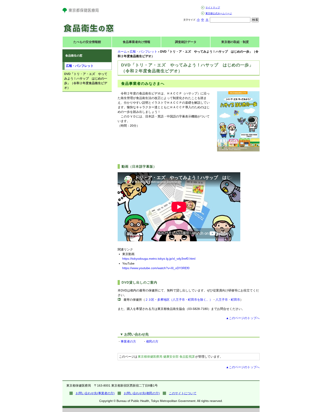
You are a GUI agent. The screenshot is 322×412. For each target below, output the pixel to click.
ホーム (122, 51)
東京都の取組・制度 (235, 42)
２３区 (149, 299)
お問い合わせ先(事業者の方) (95, 393)
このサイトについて (182, 393)
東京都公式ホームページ (218, 13)
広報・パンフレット (143, 51)
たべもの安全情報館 (87, 42)
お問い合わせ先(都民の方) (142, 393)
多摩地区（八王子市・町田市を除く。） (184, 299)
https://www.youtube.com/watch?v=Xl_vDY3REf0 (155, 268)
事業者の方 (128, 341)
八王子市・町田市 (228, 299)
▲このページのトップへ (243, 318)
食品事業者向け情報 (136, 42)
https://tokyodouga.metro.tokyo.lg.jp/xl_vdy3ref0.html (158, 258)
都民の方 (152, 341)
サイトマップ (212, 7)
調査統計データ (185, 42)
